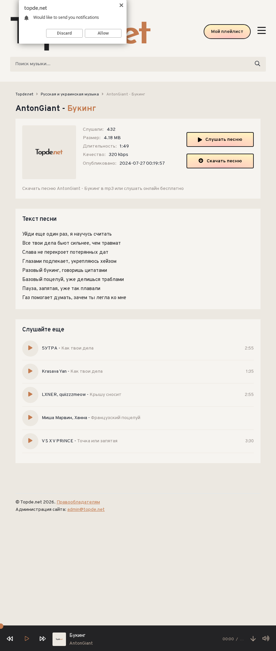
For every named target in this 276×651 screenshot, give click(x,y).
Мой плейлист (227, 32)
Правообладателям (78, 502)
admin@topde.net (86, 510)
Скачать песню (224, 161)
